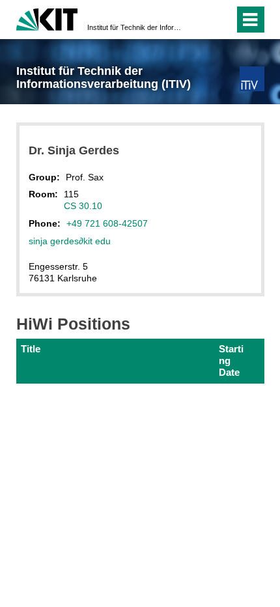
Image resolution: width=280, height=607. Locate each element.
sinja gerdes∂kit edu (70, 241)
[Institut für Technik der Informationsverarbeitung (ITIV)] (252, 78)
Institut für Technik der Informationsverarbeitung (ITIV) (136, 27)
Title (30, 348)
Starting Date (231, 360)
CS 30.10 (83, 206)
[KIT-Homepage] (47, 18)
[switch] (201, 19)
